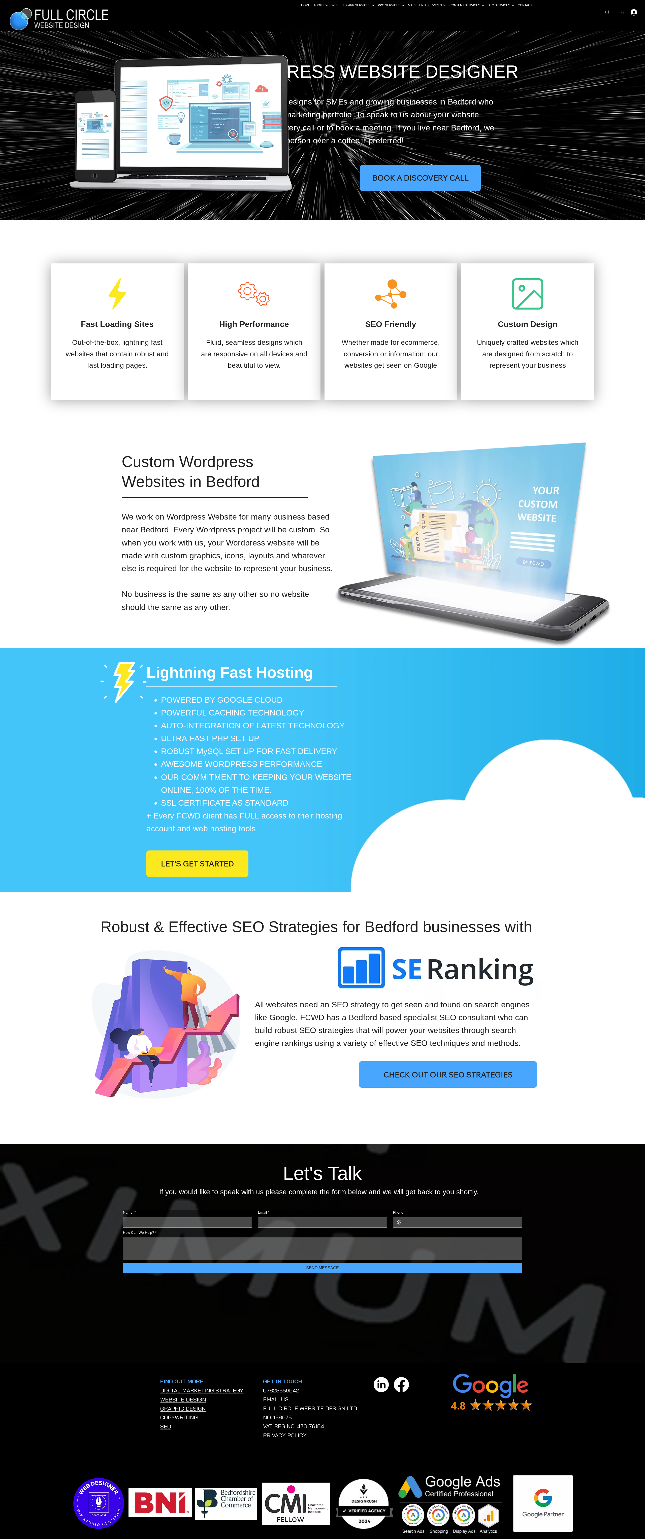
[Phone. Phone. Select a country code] (401, 1222)
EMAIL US (275, 1399)
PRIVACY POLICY (285, 1435)
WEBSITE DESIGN (183, 1399)
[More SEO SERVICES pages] (513, 5)
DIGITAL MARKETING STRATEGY (201, 1390)
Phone (398, 1212)
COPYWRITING (179, 1417)
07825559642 (281, 1390)
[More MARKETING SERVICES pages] (444, 5)
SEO (165, 1426)
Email (263, 1212)
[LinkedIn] (381, 1384)
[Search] (607, 12)
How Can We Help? (139, 1232)
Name (129, 1212)
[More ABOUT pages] (327, 5)
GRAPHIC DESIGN (183, 1408)
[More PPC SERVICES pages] (403, 5)
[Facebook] (401, 1384)
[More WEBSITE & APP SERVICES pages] (373, 5)
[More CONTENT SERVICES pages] (483, 5)
